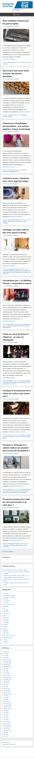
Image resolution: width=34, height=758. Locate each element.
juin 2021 (5, 736)
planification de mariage (23, 326)
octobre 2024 (6, 681)
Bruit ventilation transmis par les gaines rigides (16, 22)
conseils (29, 62)
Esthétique (6, 621)
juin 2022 (5, 714)
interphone (18, 221)
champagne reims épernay (9, 382)
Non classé (11, 62)
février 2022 (6, 721)
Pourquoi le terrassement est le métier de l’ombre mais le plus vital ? (17, 393)
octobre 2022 (6, 707)
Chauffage (10, 115)
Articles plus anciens (7, 551)
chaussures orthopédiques (9, 171)
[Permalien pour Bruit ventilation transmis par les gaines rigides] (16, 43)
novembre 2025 (7, 663)
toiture (5, 639)
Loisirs (5, 628)
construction (21, 435)
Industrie (5, 624)
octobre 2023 (6, 692)
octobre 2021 (6, 728)
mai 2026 (5, 655)
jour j (4, 326)
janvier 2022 (6, 723)
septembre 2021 (7, 730)
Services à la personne (9, 635)
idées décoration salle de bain (20, 272)
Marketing (5, 630)
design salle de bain (7, 272)
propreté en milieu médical (9, 492)
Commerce (6, 612)
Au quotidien (6, 601)
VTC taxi (5, 643)
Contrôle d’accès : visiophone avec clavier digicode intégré (16, 179)
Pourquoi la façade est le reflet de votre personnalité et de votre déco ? (16, 502)
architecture (6, 545)
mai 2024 (5, 686)
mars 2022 (6, 719)
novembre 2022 (7, 705)
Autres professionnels (13, 220)
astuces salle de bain (25, 270)
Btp (9, 435)
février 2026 (6, 659)
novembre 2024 (7, 679)
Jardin (5, 626)
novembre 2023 (7, 690)
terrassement (22, 436)
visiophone (5, 223)
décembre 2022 (7, 703)
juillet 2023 (6, 697)
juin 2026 (5, 653)
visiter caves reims (11, 384)
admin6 (17, 26)
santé (17, 171)
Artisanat (5, 599)
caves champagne (25, 380)
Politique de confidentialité (8, 744)
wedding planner (7, 327)
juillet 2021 (6, 734)
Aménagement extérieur (14, 543)
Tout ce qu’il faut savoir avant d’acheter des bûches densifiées (16, 73)
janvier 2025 (6, 675)
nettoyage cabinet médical (21, 491)
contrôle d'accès (11, 221)
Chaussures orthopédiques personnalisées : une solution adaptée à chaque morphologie (16, 126)
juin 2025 (5, 668)
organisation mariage (11, 326)
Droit (4, 615)
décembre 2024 (7, 677)
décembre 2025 (7, 661)
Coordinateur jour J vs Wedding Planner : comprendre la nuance (17, 282)
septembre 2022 (7, 708)
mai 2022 (5, 716)
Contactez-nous (6, 742)
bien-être (24, 170)
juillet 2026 (6, 652)
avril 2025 (5, 670)
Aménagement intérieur (14, 269)
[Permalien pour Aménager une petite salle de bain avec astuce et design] (16, 252)
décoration (12, 545)
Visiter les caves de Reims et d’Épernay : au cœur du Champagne (16, 337)
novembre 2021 (7, 727)
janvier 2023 (6, 701)
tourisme (10, 380)
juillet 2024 (6, 683)
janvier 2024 (6, 688)
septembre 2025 (7, 666)
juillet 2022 (6, 712)
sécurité (24, 221)
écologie (9, 116)
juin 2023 (5, 699)
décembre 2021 (7, 725)
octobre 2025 (6, 664)
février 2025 (6, 674)
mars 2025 (6, 672)
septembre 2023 (7, 694)
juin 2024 (5, 685)
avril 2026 (5, 657)
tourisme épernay (20, 382)
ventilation (5, 64)
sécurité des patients (21, 492)
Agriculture (6, 593)
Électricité (6, 617)
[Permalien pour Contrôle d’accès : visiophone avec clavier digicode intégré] (16, 201)
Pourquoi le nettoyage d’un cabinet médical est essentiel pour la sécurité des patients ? (16, 447)
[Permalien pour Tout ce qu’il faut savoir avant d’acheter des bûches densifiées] (16, 96)
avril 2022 (5, 718)
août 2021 (5, 732)
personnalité (6, 546)
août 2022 (5, 710)
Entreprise (6, 619)
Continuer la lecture (9, 59)
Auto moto (6, 602)
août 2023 (5, 696)
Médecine (10, 489)
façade (25, 545)
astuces (24, 62)
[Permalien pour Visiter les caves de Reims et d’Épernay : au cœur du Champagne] (16, 359)
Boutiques (6, 606)
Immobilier (6, 623)
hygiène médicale (10, 491)
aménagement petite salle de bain (11, 270)
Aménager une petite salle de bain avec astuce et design (16, 231)
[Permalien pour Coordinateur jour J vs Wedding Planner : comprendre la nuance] (16, 303)
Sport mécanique (7, 637)
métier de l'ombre (14, 436)
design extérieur (19, 545)
